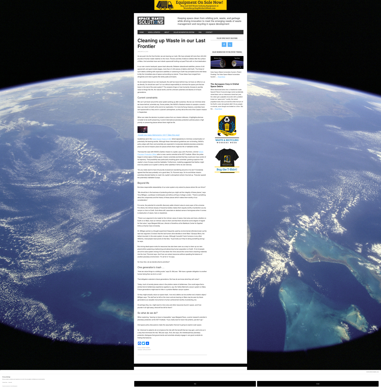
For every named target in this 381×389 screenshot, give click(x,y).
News (148, 347)
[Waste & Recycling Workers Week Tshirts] (227, 160)
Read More (221, 77)
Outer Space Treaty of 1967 (162, 139)
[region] (190, 5)
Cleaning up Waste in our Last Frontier (171, 43)
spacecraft (147, 349)
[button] (190, 5)
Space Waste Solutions (151, 21)
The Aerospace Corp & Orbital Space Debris (225, 85)
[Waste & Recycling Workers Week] (227, 130)
